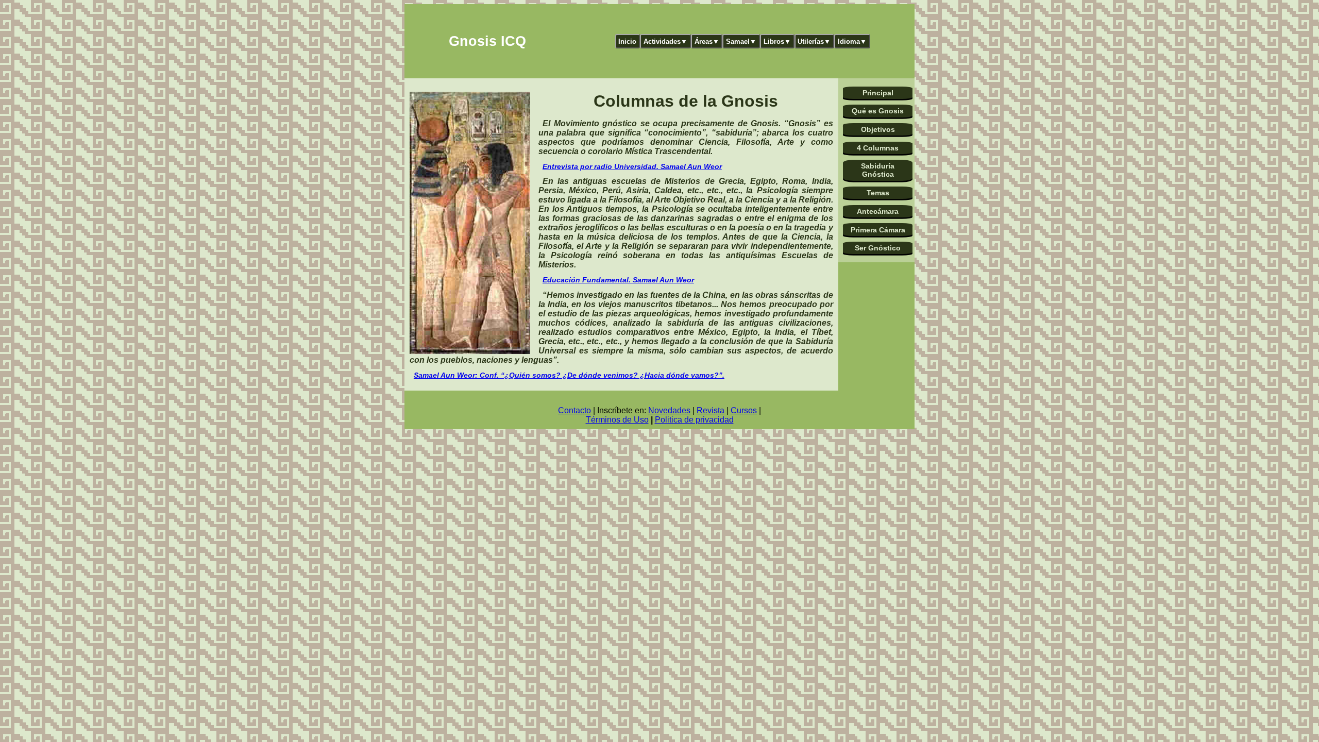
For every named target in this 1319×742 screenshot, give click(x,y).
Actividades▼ (665, 41)
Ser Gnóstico (878, 248)
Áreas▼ (707, 41)
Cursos (744, 410)
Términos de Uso (617, 419)
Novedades (669, 410)
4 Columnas (878, 148)
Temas (878, 193)
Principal (878, 93)
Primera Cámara (878, 230)
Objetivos (878, 129)
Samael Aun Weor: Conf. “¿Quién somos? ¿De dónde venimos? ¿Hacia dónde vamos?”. (569, 375)
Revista (710, 410)
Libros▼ (777, 41)
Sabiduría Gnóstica (877, 170)
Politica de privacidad (694, 419)
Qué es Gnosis (878, 111)
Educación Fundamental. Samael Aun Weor (618, 280)
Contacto (574, 410)
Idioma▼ (852, 41)
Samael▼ (741, 41)
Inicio (627, 41)
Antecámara (878, 211)
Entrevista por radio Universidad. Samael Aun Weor (632, 166)
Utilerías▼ (814, 41)
